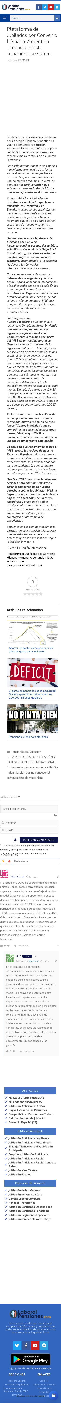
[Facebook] (39, 7)
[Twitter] (45, 7)
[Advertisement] (30, 99)
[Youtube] (51, 7)
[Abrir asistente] (53, 1395)
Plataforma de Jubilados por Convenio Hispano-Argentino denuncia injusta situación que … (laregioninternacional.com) (31, 559)
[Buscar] (57, 18)
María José (34, 961)
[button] (4, 17)
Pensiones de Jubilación (26, 752)
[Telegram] (57, 7)
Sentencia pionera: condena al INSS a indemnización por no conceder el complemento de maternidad (32, 772)
